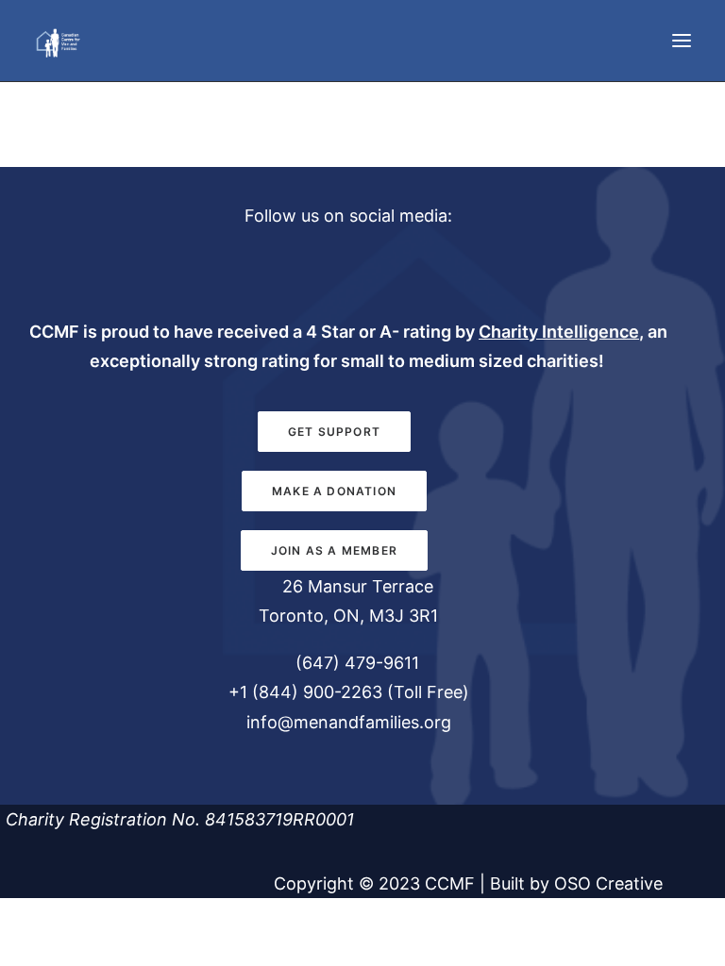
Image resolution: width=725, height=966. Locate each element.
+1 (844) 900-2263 (305, 692)
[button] (681, 40)
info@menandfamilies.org (348, 722)
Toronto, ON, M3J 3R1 (348, 615)
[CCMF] (57, 40)
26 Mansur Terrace (357, 586)
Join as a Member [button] (334, 550)
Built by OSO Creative (576, 883)
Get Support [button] (334, 432)
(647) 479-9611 (355, 663)
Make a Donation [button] (334, 491)
